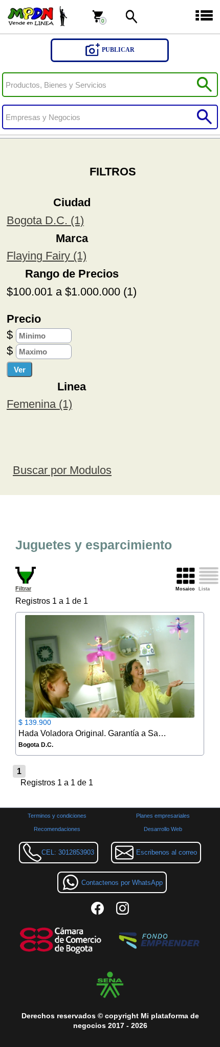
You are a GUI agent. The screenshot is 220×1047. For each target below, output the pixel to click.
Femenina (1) (39, 404)
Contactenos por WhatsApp (122, 882)
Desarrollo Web (163, 829)
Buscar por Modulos (62, 470)
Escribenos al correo (166, 852)
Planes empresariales (163, 816)
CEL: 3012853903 (67, 852)
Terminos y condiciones (57, 816)
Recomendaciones (57, 829)
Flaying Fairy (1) (46, 255)
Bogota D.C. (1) (45, 220)
